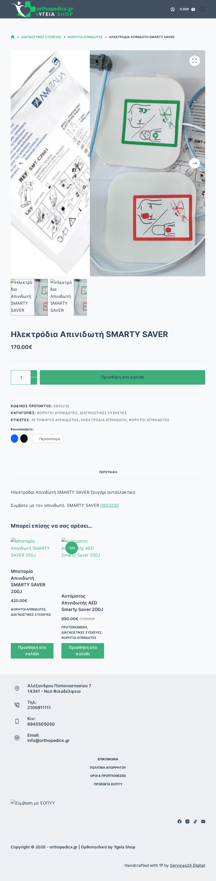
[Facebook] (179, 821)
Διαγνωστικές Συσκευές (103, 413)
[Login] (173, 9)
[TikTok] (195, 821)
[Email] (203, 821)
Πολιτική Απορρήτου (108, 768)
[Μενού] (202, 9)
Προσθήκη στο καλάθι (122, 377)
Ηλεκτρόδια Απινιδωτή (104, 420)
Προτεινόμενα (74, 627)
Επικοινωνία (108, 759)
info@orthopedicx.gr (48, 740)
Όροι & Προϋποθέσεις (108, 776)
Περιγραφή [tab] (108, 472)
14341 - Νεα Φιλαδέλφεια (54, 691)
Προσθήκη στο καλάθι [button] (32, 650)
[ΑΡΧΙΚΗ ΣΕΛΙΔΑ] (13, 37)
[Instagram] (187, 821)
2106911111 (39, 707)
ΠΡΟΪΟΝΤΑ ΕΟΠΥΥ (108, 784)
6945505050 (41, 724)
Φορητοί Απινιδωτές (57, 413)
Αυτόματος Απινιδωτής (55, 420)
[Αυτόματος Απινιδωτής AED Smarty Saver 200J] (82, 562)
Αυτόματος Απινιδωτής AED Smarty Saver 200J (82, 602)
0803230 (109, 505)
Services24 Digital (187, 865)
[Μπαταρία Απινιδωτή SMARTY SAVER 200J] (32, 550)
